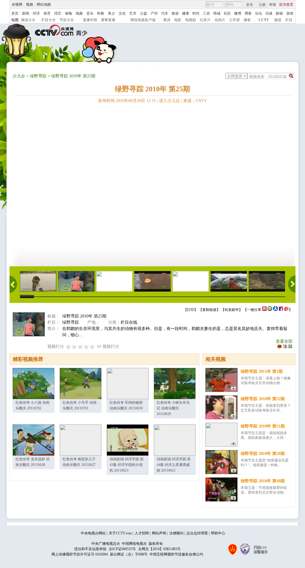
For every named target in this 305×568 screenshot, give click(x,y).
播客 (247, 20)
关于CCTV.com (120, 533)
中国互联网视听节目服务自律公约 (176, 554)
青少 (111, 13)
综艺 (57, 13)
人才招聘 (142, 533)
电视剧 (190, 20)
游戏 (289, 13)
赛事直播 (108, 20)
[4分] (74, 346)
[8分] (86, 346)
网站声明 (159, 533)
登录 (249, 5)
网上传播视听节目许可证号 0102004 (80, 554)
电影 (177, 20)
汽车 (164, 13)
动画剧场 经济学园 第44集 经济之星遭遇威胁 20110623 (174, 464)
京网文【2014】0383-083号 (159, 549)
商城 (216, 13)
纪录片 (205, 20)
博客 (248, 13)
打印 (190, 310)
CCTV (264, 20)
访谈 (269, 13)
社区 (227, 13)
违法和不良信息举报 (90, 549)
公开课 (234, 20)
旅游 (175, 13)
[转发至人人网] (275, 310)
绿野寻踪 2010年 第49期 (263, 481)
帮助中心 (218, 533)
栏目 (288, 20)
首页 (14, 13)
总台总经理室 (197, 533)
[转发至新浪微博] (286, 310)
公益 (143, 13)
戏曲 (79, 13)
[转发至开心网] (264, 310)
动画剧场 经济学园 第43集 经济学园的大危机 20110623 (127, 464)
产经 (154, 13)
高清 (166, 20)
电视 (14, 20)
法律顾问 (176, 533)
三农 (206, 13)
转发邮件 (232, 310)
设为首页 (286, 4)
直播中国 (90, 20)
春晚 (68, 13)
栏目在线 (129, 322)
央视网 (17, 4)
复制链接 (209, 310)
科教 (100, 13)
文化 (122, 13)
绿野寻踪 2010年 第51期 (263, 426)
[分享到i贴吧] (281, 310)
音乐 (90, 13)
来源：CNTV (195, 100)
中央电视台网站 (93, 533)
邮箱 (279, 13)
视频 (29, 4)
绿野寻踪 (38, 76)
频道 (277, 20)
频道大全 (28, 20)
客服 (272, 4)
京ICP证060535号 (122, 549)
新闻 (25, 13)
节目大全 (67, 20)
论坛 (258, 13)
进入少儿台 (169, 100)
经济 (36, 13)
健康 (185, 13)
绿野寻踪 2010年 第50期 (263, 453)
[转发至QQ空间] (269, 310)
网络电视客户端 (142, 20)
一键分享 (254, 310)
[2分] (68, 346)
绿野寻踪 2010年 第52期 (263, 399)
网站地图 (44, 4)
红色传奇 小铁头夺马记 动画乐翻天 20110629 (173, 408)
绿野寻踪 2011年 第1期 (262, 371)
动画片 (219, 20)
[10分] (92, 346)
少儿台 (19, 76)
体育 (47, 13)
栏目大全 (48, 20)
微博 (237, 13)
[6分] (80, 346)
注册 (262, 5)
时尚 (196, 13)
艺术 (132, 13)
